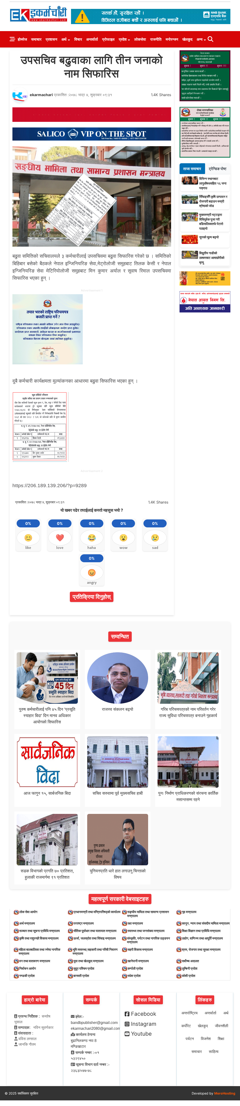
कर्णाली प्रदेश (135, 968)
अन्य (199, 39)
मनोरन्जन (172, 39)
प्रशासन (51, 39)
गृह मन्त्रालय (189, 912)
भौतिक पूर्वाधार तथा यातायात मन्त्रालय (94, 931)
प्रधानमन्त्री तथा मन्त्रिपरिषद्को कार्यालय (96, 912)
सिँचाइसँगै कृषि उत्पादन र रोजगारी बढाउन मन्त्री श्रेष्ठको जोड (213, 201)
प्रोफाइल (108, 39)
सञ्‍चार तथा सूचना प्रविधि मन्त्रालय (39, 931)
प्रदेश (123, 39)
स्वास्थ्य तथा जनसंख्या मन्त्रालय (146, 931)
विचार (78, 39)
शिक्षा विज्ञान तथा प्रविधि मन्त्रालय (201, 931)
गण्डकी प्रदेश (27, 976)
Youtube (141, 1033)
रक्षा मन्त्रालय (135, 923)
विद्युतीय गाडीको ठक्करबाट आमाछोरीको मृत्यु (211, 257)
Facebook (143, 1014)
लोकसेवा (140, 39)
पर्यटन (190, 1039)
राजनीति (155, 39)
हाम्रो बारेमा (34, 1000)
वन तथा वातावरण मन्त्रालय (34, 961)
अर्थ (64, 39)
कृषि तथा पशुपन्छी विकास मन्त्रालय (39, 938)
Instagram (143, 1024)
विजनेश (206, 1039)
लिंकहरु (205, 1000)
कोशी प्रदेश (188, 976)
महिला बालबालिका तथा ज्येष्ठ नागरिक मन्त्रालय (39, 951)
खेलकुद (187, 39)
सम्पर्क (91, 1000)
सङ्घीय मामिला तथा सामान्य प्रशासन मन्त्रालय (148, 914)
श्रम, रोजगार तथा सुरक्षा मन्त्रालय (201, 949)
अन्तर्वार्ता (92, 39)
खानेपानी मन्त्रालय (138, 961)
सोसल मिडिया (148, 1000)
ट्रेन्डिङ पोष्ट (217, 168)
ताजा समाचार (192, 168)
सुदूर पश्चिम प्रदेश (83, 968)
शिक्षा (221, 1039)
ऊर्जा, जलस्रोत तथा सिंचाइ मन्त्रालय (94, 938)
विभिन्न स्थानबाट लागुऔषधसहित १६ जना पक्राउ (212, 183)
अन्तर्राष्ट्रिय (189, 1013)
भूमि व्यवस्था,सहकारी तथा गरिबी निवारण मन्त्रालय (95, 951)
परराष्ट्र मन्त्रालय (83, 923)
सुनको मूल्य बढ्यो (209, 237)
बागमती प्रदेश (81, 976)
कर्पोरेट (186, 1026)
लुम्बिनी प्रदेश (189, 968)
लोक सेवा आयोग (28, 912)
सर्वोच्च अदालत (190, 961)
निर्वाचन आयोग (27, 968)
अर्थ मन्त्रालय (27, 923)
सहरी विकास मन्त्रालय (140, 949)
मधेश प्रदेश (134, 976)
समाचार (36, 39)
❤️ (60, 537)
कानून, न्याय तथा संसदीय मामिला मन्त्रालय (206, 923)
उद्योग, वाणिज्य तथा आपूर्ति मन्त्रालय (202, 938)
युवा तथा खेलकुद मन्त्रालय (88, 961)
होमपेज (22, 39)
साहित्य (213, 1052)
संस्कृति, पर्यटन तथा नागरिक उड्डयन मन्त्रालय (148, 940)
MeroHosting (224, 1093)
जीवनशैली (221, 1026)
